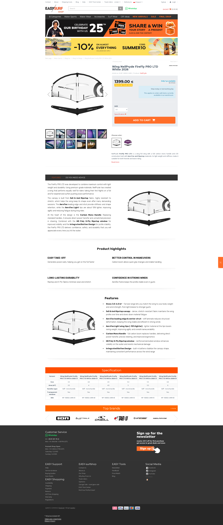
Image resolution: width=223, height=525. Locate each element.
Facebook (152, 468)
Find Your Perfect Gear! (87, 490)
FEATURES (56, 178)
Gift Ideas (125, 17)
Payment (48, 488)
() (175, 9)
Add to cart (142, 120)
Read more (115, 162)
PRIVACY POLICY (50, 521)
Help (83, 2)
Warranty (48, 497)
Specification (119, 114)
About (56, 2)
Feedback (115, 470)
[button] (220, 262)
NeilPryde (143, 73)
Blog (77, 2)
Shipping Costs (67, 2)
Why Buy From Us (85, 476)
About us (82, 470)
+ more (173, 408)
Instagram (152, 471)
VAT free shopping (51, 494)
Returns (48, 491)
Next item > (174, 61)
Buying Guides (50, 473)
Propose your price (123, 85)
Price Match (116, 473)
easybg (72, 508)
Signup (163, 2)
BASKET (166, 9)
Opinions (82, 482)
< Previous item (117, 61)
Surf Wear (113, 17)
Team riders (108, 2)
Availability (49, 483)
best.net (61, 508)
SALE (153, 17)
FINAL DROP (165, 17)
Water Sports (70, 17)
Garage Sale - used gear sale (89, 484)
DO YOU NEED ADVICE (75, 178)
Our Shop (82, 473)
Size (116, 106)
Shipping (48, 486)
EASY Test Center (95, 2)
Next (107, 94)
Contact (48, 2)
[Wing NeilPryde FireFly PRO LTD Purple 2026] (128, 143)
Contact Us (82, 468)
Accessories (99, 17)
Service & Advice (51, 470)
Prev (47, 94)
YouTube (152, 474)
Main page (48, 58)
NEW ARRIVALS (140, 17)
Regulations (49, 500)
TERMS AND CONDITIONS (53, 519)
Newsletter (116, 468)
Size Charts (49, 476)
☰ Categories (55, 17)
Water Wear (85, 17)
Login (174, 2)
